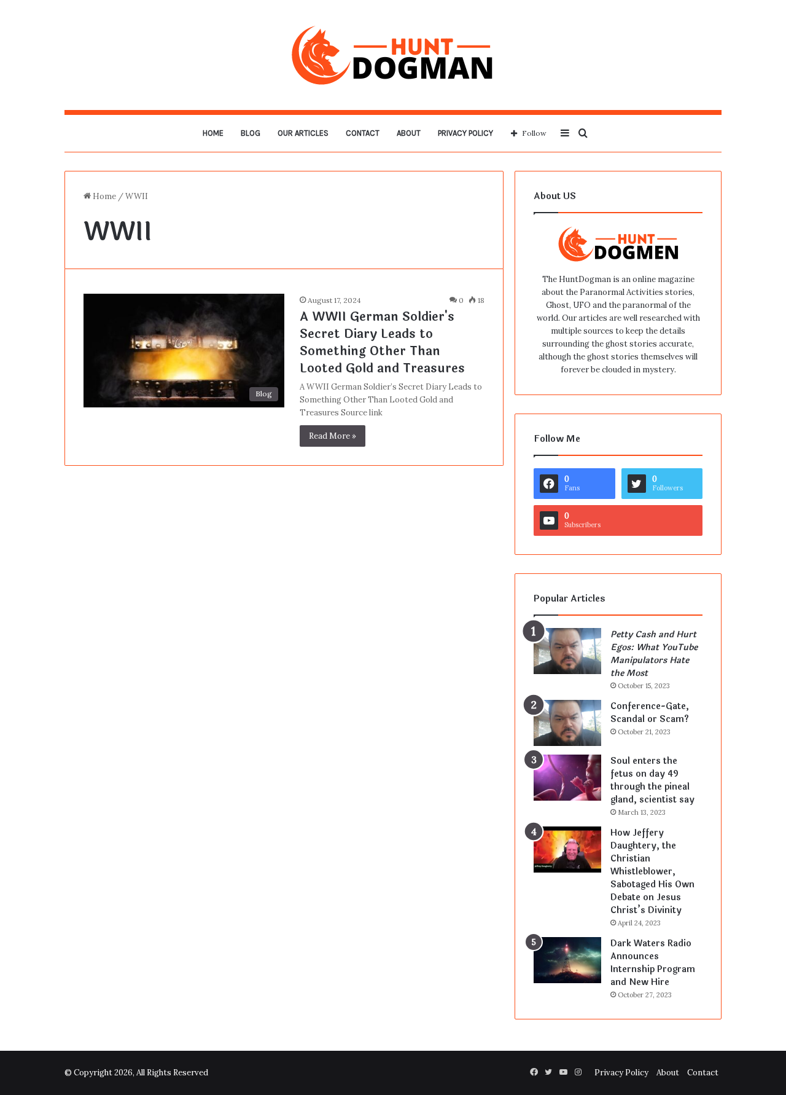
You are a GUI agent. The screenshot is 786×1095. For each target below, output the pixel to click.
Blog (250, 133)
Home (213, 133)
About (409, 133)
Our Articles (303, 133)
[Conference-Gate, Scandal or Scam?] (567, 723)
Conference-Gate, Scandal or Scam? (649, 713)
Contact (362, 133)
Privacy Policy (465, 133)
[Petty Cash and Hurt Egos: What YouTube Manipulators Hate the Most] (567, 651)
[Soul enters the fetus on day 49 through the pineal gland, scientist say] (567, 778)
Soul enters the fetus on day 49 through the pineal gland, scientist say (652, 780)
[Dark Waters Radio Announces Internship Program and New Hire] (567, 960)
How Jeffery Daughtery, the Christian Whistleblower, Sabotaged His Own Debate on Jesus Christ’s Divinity (652, 871)
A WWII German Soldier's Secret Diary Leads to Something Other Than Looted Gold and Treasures (382, 342)
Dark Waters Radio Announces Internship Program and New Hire (652, 963)
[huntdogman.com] (393, 55)
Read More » (332, 436)
